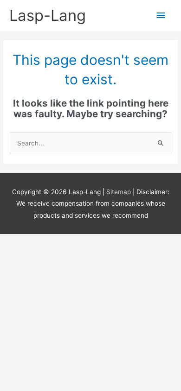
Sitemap (119, 192)
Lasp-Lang (47, 15)
